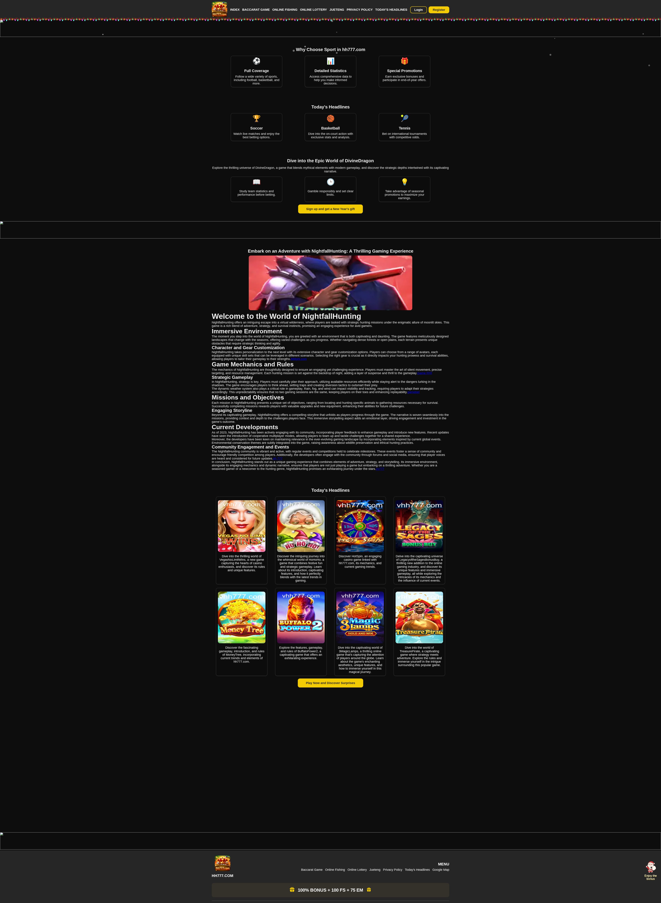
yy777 (380, 469)
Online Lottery (313, 9)
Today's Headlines (391, 9)
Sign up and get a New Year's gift (330, 209)
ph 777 (277, 458)
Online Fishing (284, 9)
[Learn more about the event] (330, 36)
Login (418, 10)
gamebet (413, 392)
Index (235, 9)
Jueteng (336, 9)
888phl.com (299, 359)
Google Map (440, 869)
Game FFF (424, 373)
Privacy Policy (360, 9)
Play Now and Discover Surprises (330, 683)
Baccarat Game (256, 9)
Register (439, 10)
